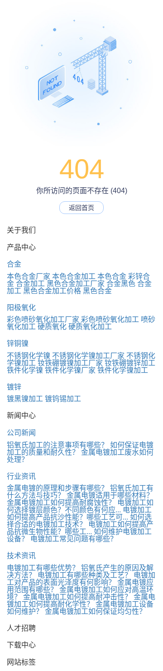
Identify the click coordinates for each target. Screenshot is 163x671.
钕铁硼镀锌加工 (130, 363)
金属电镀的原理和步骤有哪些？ (57, 488)
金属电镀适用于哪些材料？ (110, 495)
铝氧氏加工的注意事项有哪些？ (57, 445)
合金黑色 (120, 283)
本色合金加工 (74, 276)
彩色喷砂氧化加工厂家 (43, 319)
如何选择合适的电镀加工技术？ (79, 520)
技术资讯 (21, 555)
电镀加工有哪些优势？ (43, 568)
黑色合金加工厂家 (76, 283)
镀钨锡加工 (63, 399)
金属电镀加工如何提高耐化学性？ (81, 600)
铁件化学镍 (25, 370)
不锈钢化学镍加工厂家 (88, 356)
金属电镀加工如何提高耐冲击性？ (77, 597)
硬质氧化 (52, 327)
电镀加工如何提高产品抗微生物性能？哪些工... (80, 527)
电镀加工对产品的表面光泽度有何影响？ (81, 578)
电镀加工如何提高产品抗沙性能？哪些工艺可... (79, 513)
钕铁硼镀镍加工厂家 (70, 363)
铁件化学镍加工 (122, 370)
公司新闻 (21, 433)
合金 (14, 264)
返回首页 (81, 207)
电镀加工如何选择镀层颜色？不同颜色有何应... (80, 506)
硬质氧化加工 (90, 327)
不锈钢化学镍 (28, 356)
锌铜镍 (18, 343)
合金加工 (30, 283)
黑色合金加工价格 (52, 291)
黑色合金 (97, 291)
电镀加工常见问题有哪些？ (73, 539)
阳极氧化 (21, 307)
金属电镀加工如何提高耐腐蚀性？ (61, 502)
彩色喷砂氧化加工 (110, 319)
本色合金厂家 (28, 276)
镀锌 (14, 387)
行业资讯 (21, 476)
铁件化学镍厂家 (70, 370)
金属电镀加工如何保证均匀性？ (95, 611)
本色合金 (111, 276)
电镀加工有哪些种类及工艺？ (85, 575)
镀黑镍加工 (25, 399)
